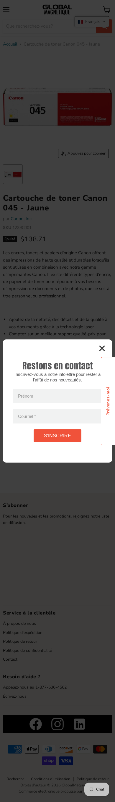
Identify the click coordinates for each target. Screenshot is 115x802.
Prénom (25, 396)
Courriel (27, 416)
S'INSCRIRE (57, 435)
